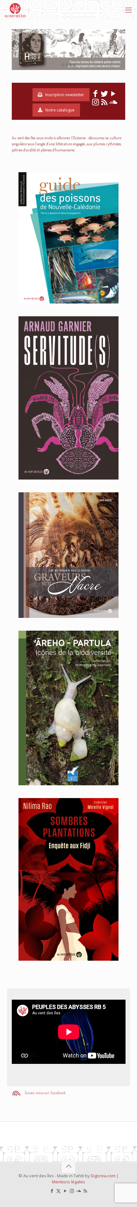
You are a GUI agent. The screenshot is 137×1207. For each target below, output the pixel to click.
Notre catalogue (60, 110)
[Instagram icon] (71, 1191)
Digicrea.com (103, 1176)
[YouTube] (113, 95)
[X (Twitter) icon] (58, 1191)
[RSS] (104, 103)
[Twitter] (104, 95)
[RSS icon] (85, 1191)
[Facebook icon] (51, 1191)
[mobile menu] (128, 9)
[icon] (78, 1191)
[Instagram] (95, 103)
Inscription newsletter (64, 94)
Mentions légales (68, 1182)
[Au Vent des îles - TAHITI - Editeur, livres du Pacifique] (15, 10)
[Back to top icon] (68, 1166)
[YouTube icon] (65, 1191)
